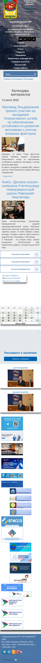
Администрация (21, 46)
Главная (20, 43)
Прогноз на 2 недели (11, 281)
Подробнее (7, 176)
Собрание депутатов (20, 62)
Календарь (17, 79)
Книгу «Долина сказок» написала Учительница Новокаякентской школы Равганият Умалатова (20, 189)
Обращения (20, 55)
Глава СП (21, 52)
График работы (20, 68)
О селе (20, 49)
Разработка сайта (8, 660)
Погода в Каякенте (10, 275)
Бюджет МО (20, 65)
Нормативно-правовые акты (20, 58)
